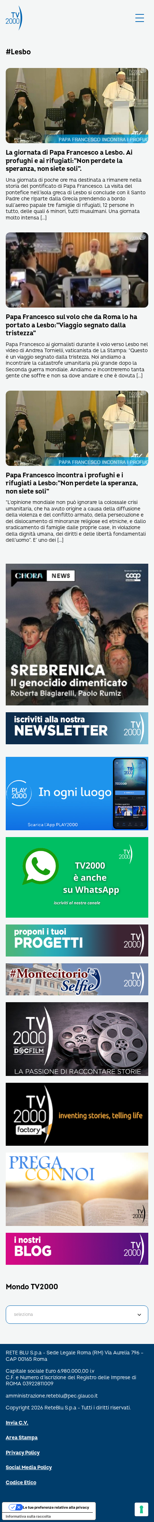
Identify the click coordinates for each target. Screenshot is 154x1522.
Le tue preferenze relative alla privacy (56, 1507)
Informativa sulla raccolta (28, 1516)
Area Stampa (22, 1438)
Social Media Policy (29, 1467)
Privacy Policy (23, 1453)
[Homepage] (14, 18)
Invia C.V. (17, 1423)
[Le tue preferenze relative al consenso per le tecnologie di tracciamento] (141, 1509)
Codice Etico (21, 1483)
